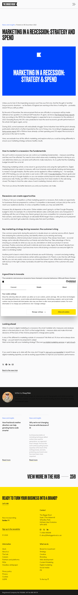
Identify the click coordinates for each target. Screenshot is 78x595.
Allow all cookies (63, 312)
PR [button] (41, 570)
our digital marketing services (53, 342)
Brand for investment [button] (47, 549)
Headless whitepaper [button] (10, 565)
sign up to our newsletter (54, 352)
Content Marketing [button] (46, 562)
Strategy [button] (43, 551)
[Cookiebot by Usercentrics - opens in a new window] (67, 281)
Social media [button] (44, 567)
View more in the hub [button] (51, 476)
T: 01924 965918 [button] (45, 532)
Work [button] (4, 549)
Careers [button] (5, 557)
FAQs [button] (4, 562)
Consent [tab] (13, 287)
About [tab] (64, 287)
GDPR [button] (4, 579)
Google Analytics (55, 174)
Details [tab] (39, 287)
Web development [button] (46, 559)
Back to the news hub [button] (10, 370)
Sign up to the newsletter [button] (11, 529)
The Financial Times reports (64, 114)
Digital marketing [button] (46, 565)
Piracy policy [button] (7, 571)
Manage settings (37, 312)
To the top (43, 579)
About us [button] (5, 551)
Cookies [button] (5, 576)
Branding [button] (43, 557)
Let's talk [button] (5, 504)
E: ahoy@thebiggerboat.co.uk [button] (50, 535)
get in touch (71, 342)
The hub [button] (5, 554)
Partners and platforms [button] (10, 559)
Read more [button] (6, 460)
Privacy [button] (5, 574)
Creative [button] (43, 554)
